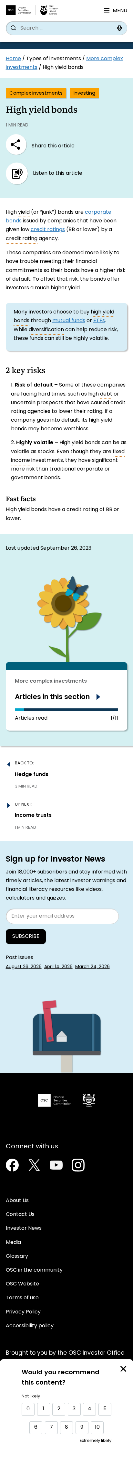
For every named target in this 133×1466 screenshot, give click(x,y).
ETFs (99, 321)
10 (97, 1427)
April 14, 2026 (58, 967)
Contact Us (20, 1214)
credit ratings (48, 230)
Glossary (17, 1256)
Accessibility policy (30, 1326)
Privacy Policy (23, 1312)
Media (13, 1242)
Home (13, 59)
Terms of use (22, 1298)
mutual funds (68, 321)
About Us (17, 1201)
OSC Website (22, 1284)
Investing (84, 93)
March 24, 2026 (92, 967)
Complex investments (36, 93)
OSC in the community (34, 1270)
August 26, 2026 (24, 967)
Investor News (24, 1228)
